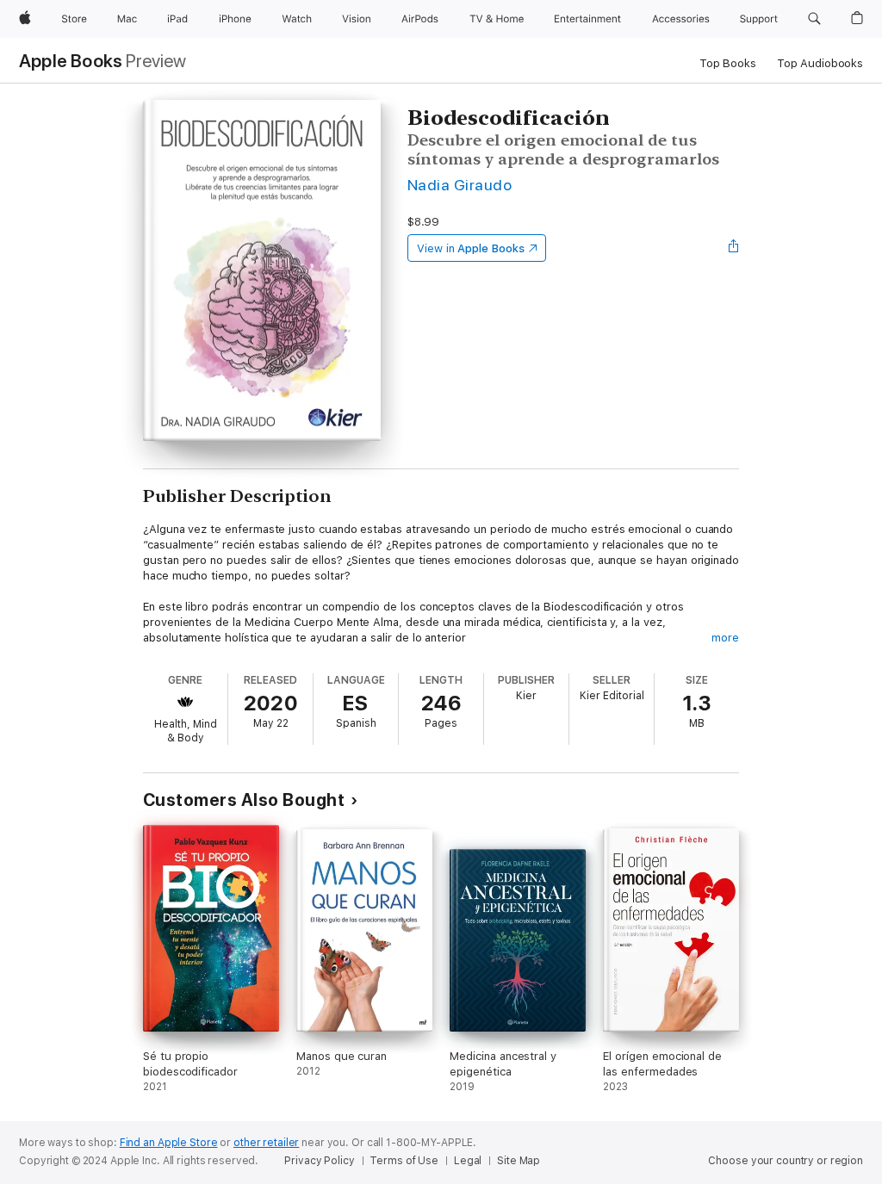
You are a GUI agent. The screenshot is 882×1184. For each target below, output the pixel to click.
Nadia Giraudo (459, 185)
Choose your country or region (785, 1161)
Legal (467, 1161)
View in (471, 248)
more (725, 637)
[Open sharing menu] (733, 248)
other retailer (266, 1143)
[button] (814, 19)
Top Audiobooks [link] (820, 63)
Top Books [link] (727, 63)
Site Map (518, 1161)
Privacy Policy (319, 1161)
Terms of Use (404, 1161)
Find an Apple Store (169, 1143)
